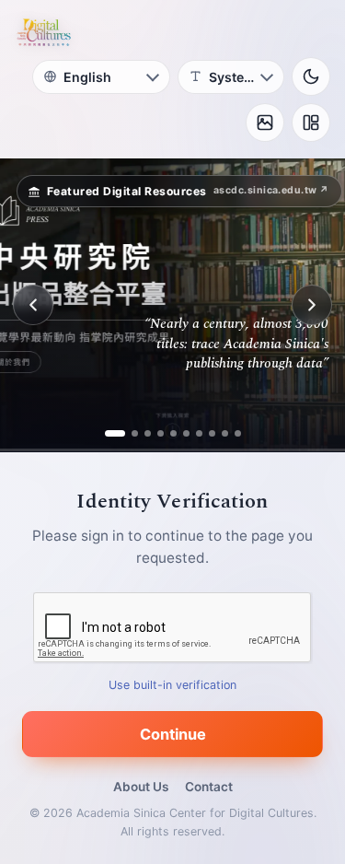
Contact (209, 786)
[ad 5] (173, 433)
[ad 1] (108, 433)
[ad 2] (128, 433)
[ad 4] (160, 433)
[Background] (265, 122)
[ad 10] (238, 433)
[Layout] (311, 122)
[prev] (33, 305)
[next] (312, 305)
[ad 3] (147, 433)
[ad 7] (199, 433)
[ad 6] (186, 433)
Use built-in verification (172, 685)
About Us (140, 786)
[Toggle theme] (311, 76)
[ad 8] (212, 433)
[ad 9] (225, 433)
